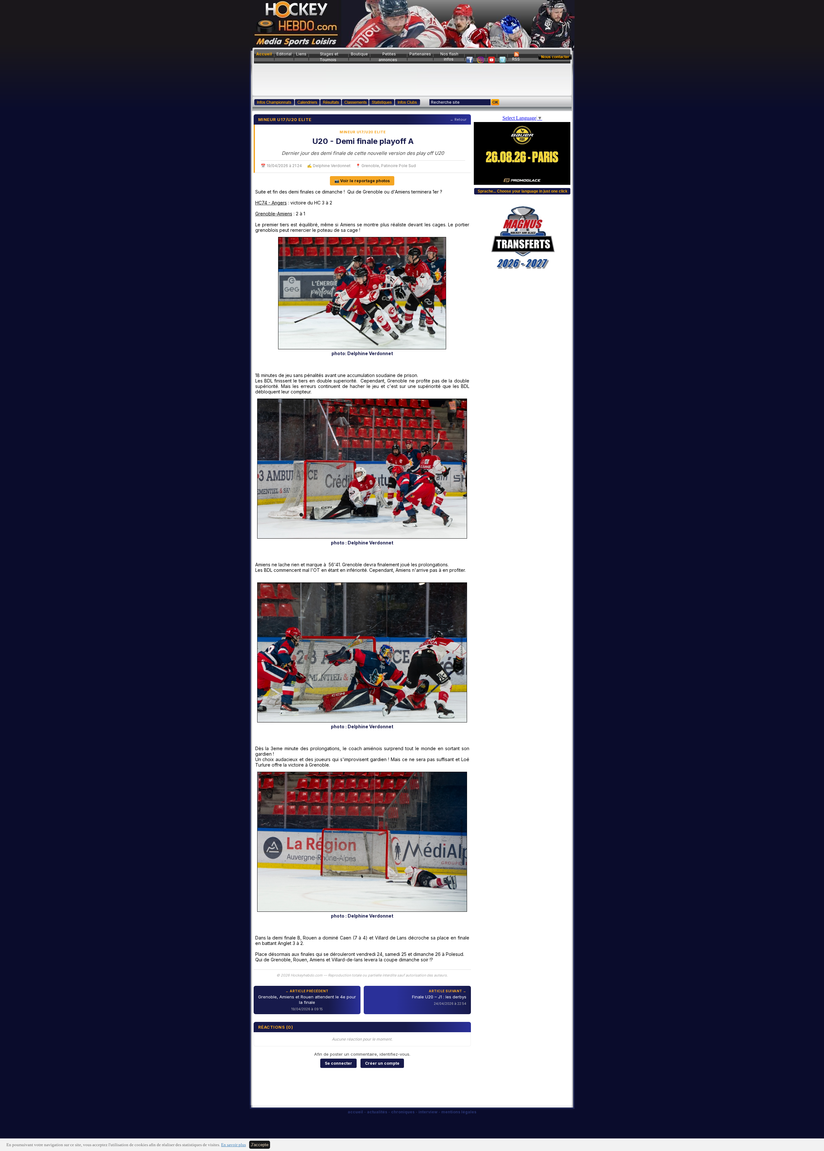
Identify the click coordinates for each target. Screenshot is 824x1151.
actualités (377, 1111)
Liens (301, 54)
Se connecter (338, 1063)
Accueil (264, 54)
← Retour (458, 119)
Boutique (359, 54)
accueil (355, 1111)
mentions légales (458, 1111)
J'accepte (259, 1144)
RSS (516, 59)
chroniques (403, 1111)
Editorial (284, 54)
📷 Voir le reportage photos (362, 180)
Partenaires (420, 54)
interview (427, 1111)
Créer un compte (382, 1063)
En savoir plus (233, 1145)
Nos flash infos (449, 56)
